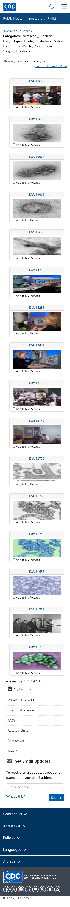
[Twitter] (13, 889)
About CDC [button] (13, 826)
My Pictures (21, 689)
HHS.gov (8, 898)
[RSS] (57, 889)
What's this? (15, 796)
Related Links (17, 730)
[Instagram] (21, 889)
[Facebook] (6, 889)
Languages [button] (12, 849)
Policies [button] (9, 837)
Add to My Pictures (27, 107)
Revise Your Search (17, 31)
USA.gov (23, 898)
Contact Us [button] (13, 814)
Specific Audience (20, 710)
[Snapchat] (50, 889)
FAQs (11, 720)
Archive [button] (9, 861)
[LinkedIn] (28, 889)
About (12, 751)
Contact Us (15, 741)
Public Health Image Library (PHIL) (29, 18)
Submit (56, 798)
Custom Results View (51, 66)
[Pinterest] (43, 889)
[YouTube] (35, 889)
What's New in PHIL (22, 700)
